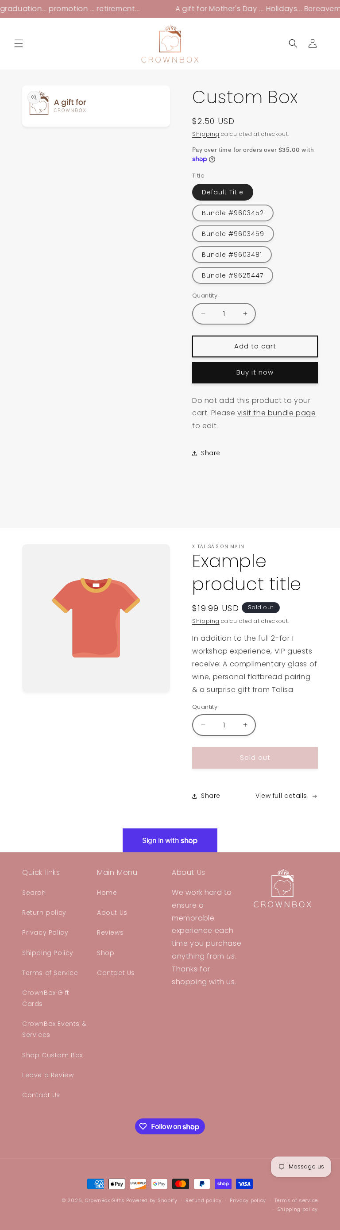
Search (34, 892)
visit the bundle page (276, 413)
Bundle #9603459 (233, 233)
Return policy (44, 912)
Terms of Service (50, 972)
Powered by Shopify (152, 1200)
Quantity (204, 295)
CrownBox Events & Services (54, 1029)
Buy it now (255, 372)
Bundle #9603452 (233, 213)
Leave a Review (47, 1075)
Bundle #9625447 (232, 275)
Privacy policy (248, 1200)
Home (107, 892)
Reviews (110, 932)
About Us (112, 912)
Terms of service (296, 1200)
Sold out (255, 757)
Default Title (222, 192)
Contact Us (41, 1095)
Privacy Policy (45, 932)
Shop (105, 952)
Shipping (206, 134)
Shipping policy (297, 1209)
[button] (18, 43)
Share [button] (210, 453)
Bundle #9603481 (232, 254)
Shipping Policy (47, 952)
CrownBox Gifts (105, 1200)
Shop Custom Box (52, 1055)
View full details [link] (281, 795)
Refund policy (203, 1200)
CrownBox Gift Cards (46, 998)
